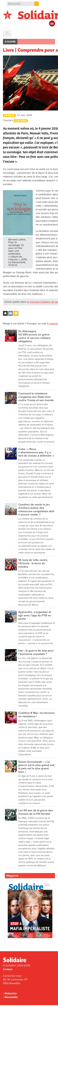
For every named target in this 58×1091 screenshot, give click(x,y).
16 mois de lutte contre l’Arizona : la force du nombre (33, 563)
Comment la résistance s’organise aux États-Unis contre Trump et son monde (36, 397)
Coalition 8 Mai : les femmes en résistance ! (36, 714)
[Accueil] (16, 961)
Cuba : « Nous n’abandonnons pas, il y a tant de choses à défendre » (36, 452)
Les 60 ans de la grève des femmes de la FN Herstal (35, 812)
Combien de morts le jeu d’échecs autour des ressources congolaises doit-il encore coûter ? (36, 509)
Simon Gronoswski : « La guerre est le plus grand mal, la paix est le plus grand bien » (36, 767)
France (9, 115)
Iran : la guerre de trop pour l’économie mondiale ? (36, 652)
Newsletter (11, 997)
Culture (20, 120)
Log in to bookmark (5, 313)
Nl (52, 24)
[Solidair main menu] (7, 32)
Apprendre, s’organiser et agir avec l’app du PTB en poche (34, 615)
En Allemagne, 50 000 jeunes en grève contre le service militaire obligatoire (34, 336)
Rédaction (11, 993)
